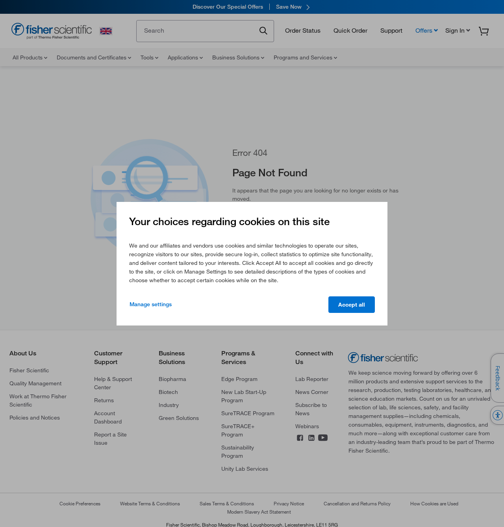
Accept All (351, 304)
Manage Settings (151, 304)
